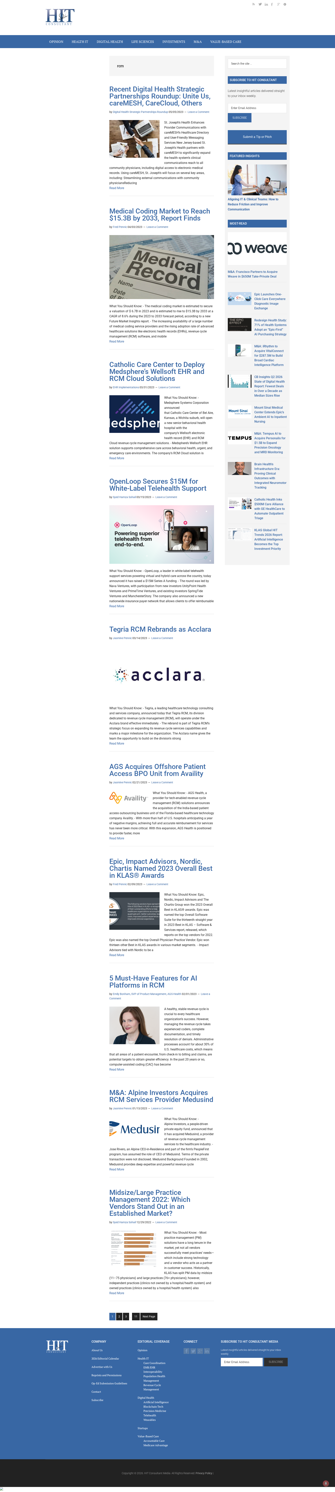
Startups (143, 1428)
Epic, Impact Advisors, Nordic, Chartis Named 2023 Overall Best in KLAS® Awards (160, 868)
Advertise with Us (102, 1367)
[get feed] (255, 5)
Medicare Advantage (155, 1445)
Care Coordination (154, 1363)
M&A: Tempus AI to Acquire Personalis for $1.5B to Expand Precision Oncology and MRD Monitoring (270, 443)
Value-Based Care (148, 1436)
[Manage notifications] (326, 1483)
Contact (96, 1391)
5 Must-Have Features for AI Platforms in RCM (153, 981)
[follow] (262, 5)
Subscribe (97, 1400)
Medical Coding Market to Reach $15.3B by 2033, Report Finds (159, 214)
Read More (116, 188)
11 (137, 1317)
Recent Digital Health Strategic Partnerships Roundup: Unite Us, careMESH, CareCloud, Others (160, 96)
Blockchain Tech (153, 1406)
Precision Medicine (154, 1411)
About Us (97, 1350)
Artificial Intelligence (156, 1402)
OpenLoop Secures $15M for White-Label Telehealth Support (157, 484)
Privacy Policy (204, 1473)
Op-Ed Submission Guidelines (109, 1383)
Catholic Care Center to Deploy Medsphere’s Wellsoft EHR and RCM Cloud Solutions (157, 372)
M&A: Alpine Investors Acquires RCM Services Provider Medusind (161, 1096)
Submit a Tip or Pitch (257, 137)
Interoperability (152, 1372)
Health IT (143, 1358)
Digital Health (146, 1397)
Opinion (142, 1350)
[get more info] (286, 5)
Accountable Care (154, 1441)
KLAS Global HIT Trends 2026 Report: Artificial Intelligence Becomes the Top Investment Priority (268, 539)
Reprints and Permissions (107, 1375)
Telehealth (149, 1415)
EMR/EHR (149, 1367)
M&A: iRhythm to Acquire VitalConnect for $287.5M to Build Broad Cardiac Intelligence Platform (269, 355)
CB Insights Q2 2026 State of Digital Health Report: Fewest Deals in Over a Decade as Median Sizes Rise (269, 386)
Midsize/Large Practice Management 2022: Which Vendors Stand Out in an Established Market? (149, 1203)
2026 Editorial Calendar (105, 1358)
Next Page (149, 1316)
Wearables (149, 1420)
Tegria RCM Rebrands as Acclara (160, 629)
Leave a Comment (198, 111)
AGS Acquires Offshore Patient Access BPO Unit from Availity (157, 770)
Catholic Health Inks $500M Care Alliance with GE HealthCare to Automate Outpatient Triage (269, 509)
